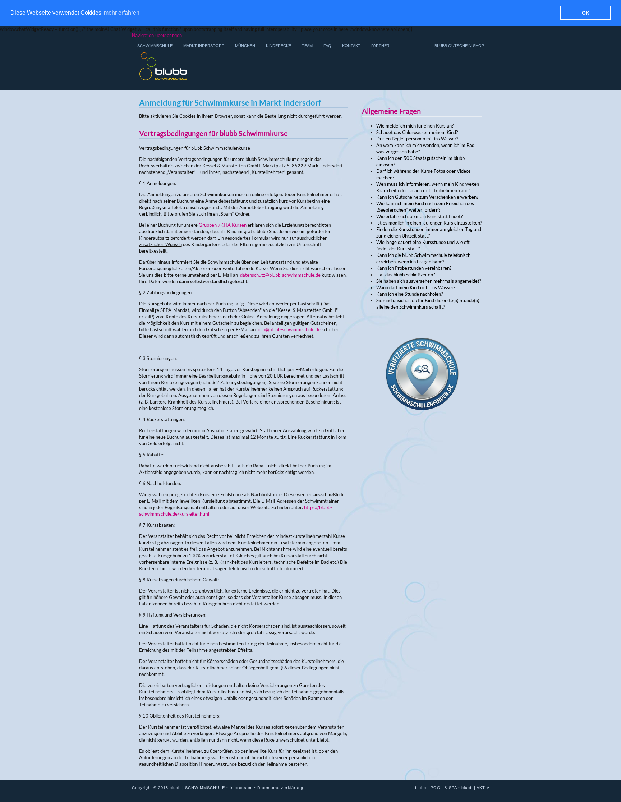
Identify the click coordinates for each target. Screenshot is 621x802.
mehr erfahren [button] (121, 13)
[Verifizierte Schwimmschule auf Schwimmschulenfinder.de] (422, 433)
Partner (380, 45)
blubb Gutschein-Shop (459, 45)
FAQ (327, 45)
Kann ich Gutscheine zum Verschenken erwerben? (427, 197)
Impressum (241, 787)
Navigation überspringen (157, 35)
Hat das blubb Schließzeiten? (405, 274)
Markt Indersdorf (203, 45)
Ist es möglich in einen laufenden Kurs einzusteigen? (429, 223)
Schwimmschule (154, 45)
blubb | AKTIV (475, 787)
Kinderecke (278, 45)
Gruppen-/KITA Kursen (223, 225)
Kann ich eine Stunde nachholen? (409, 294)
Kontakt (351, 45)
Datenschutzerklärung (280, 787)
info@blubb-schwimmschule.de (289, 329)
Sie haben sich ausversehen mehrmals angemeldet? (428, 281)
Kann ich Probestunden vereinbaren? (413, 268)
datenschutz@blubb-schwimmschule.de (280, 275)
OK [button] (585, 13)
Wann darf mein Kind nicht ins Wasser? (415, 287)
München (245, 45)
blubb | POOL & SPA (436, 787)
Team (307, 45)
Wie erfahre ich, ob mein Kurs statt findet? (419, 216)
